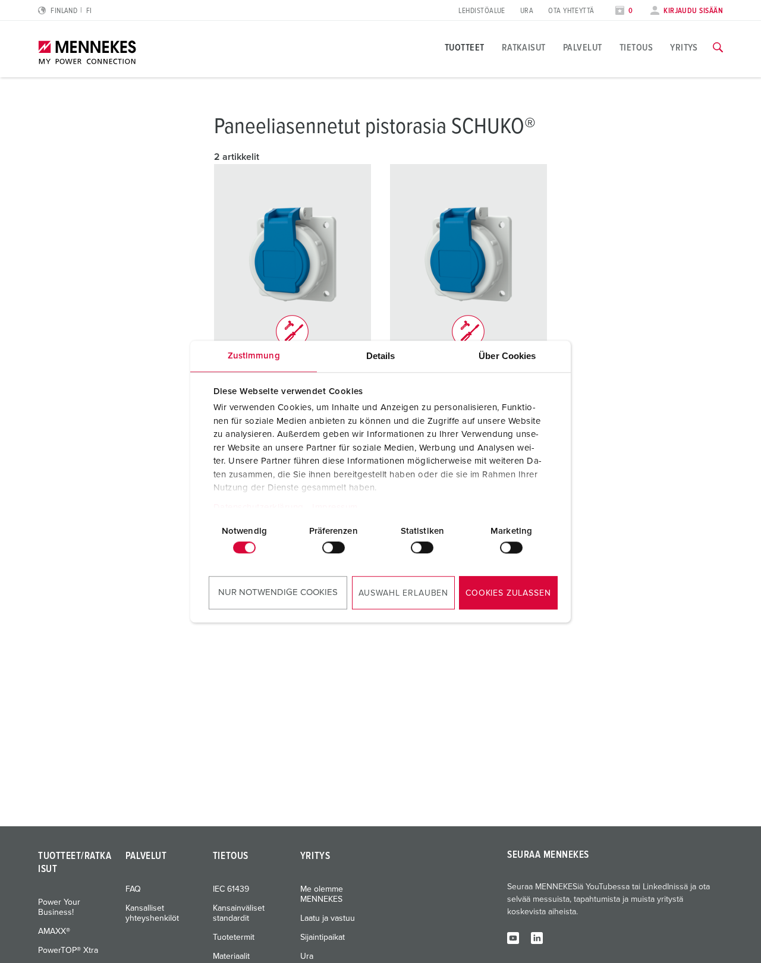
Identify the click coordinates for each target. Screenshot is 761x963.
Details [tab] (380, 356)
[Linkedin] (537, 937)
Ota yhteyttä (571, 11)
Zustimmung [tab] (254, 355)
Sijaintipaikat (322, 937)
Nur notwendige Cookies (278, 592)
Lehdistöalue (481, 11)
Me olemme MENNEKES (321, 894)
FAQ (133, 889)
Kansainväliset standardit (239, 913)
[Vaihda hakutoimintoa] (718, 47)
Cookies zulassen (508, 593)
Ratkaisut (524, 47)
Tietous (636, 47)
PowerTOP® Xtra (68, 950)
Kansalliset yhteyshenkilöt (152, 913)
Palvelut (582, 47)
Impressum (335, 507)
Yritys (684, 47)
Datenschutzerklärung (258, 507)
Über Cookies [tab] (507, 356)
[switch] (333, 547)
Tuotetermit (233, 937)
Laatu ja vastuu (327, 918)
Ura (526, 11)
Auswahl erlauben (403, 593)
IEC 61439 (231, 889)
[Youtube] (513, 937)
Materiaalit (231, 956)
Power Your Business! (59, 907)
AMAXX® (54, 931)
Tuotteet (465, 47)
